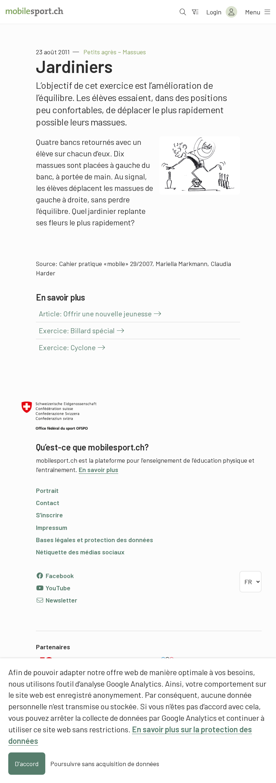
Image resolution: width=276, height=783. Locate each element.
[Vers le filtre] (195, 12)
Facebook (59, 576)
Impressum (51, 527)
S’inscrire (49, 515)
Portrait (47, 490)
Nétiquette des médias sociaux (80, 552)
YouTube (57, 588)
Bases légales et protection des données (94, 540)
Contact (47, 503)
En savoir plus (98, 469)
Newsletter (60, 600)
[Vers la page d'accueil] (34, 12)
